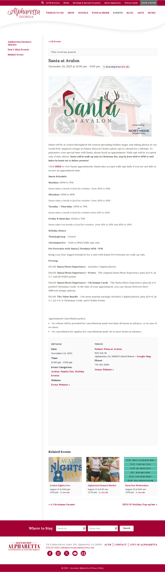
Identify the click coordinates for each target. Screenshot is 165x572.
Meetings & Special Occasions (87, 3)
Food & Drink (100, 12)
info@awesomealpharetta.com (77, 547)
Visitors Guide (131, 3)
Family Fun (67, 371)
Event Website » (60, 384)
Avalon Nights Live (60, 485)
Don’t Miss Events (18, 49)
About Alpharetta (112, 3)
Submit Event (15, 54)
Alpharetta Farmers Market (102, 485)
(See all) (125, 67)
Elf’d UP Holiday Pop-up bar (140, 504)
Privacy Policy (97, 568)
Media (66, 3)
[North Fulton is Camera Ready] (83, 553)
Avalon (55, 371)
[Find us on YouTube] (75, 553)
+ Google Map (143, 356)
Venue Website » (104, 369)
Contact (121, 544)
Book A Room (149, 3)
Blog (130, 12)
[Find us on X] (67, 553)
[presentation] (65, 469)
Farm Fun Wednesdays (136, 485)
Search (126, 528)
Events (118, 12)
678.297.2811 (52, 547)
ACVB (107, 544)
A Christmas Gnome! (61, 504)
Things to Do (55, 12)
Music (152, 12)
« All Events (54, 41)
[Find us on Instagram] (58, 553)
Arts (140, 12)
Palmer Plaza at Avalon (108, 349)
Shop (71, 12)
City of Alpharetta (143, 544)
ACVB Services (53, 3)
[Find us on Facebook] (50, 553)
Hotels (83, 12)
